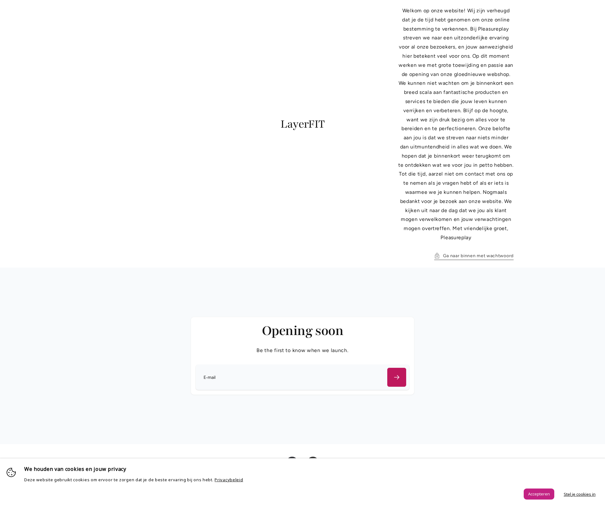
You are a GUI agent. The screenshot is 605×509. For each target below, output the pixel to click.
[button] (474, 256)
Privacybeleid (229, 480)
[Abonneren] (396, 377)
